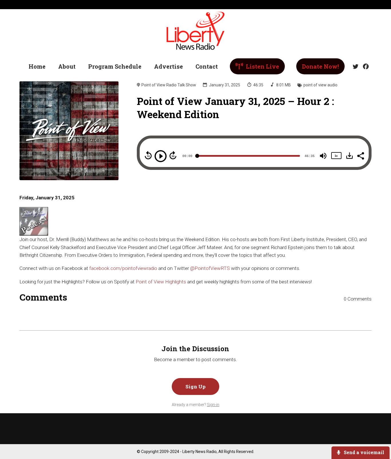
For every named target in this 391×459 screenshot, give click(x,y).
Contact (207, 66)
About (67, 66)
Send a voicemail (363, 452)
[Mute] (323, 156)
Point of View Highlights (161, 282)
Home (37, 66)
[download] (349, 155)
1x (336, 155)
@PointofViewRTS (210, 268)
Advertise (168, 66)
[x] (355, 66)
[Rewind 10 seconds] (148, 155)
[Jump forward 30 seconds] (173, 155)
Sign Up (195, 386)
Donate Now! (320, 66)
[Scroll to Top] (377, 432)
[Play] (160, 156)
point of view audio (320, 85)
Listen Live (261, 66)
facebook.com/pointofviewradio (123, 268)
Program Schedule (114, 66)
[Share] (360, 155)
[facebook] (365, 66)
